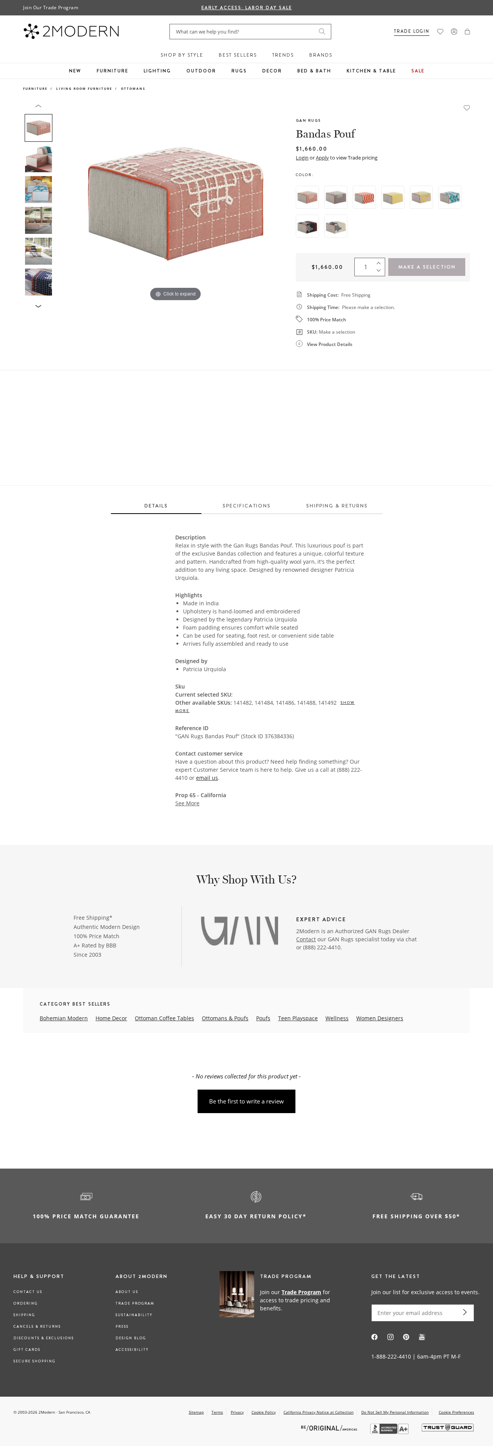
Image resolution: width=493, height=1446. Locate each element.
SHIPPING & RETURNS (337, 505)
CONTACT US (27, 1292)
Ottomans (133, 88)
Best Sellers (238, 55)
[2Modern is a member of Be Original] (330, 1427)
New (75, 70)
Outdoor (201, 70)
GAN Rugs (308, 120)
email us (207, 777)
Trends (283, 55)
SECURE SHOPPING (34, 1361)
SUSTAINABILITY (134, 1315)
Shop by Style (182, 55)
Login (302, 157)
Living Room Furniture (84, 88)
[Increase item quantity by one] (380, 261)
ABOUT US (127, 1292)
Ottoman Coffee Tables (164, 1018)
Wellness (337, 1018)
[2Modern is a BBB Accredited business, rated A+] (390, 1432)
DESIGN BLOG (131, 1338)
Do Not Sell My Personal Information (395, 1412)
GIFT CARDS (26, 1349)
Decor (272, 70)
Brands (320, 55)
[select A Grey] (335, 197)
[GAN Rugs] (239, 932)
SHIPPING (24, 1315)
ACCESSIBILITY (132, 1349)
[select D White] (335, 226)
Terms (217, 1412)
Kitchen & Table (371, 70)
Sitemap (196, 1412)
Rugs (239, 70)
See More (187, 803)
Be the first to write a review (246, 1101)
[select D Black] (307, 226)
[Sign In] (454, 32)
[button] (467, 32)
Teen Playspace (298, 1018)
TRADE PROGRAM (135, 1303)
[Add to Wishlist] (467, 107)
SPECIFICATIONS (247, 505)
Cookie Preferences (456, 1412)
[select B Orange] (364, 197)
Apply (322, 157)
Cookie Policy (264, 1412)
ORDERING (25, 1303)
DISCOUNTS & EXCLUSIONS (43, 1338)
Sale (417, 70)
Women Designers (379, 1018)
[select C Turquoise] (449, 197)
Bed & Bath (314, 70)
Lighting (157, 70)
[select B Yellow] (392, 197)
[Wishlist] (440, 32)
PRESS (122, 1326)
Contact (306, 939)
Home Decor (111, 1018)
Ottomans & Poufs (225, 1018)
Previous (65, 203)
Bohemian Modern (64, 1018)
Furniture (112, 70)
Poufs (263, 1018)
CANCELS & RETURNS (37, 1326)
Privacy (237, 1412)
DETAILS (156, 505)
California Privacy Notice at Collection (318, 1412)
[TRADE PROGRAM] (279, 1299)
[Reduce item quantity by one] (380, 272)
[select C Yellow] (421, 197)
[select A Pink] (307, 197)
